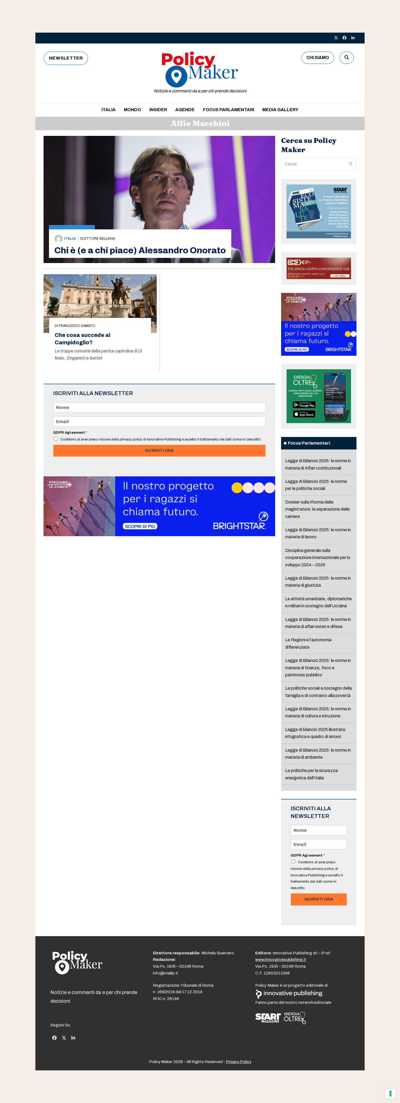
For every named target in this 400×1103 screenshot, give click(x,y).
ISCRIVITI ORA (159, 450)
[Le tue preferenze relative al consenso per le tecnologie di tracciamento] (390, 1093)
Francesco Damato (77, 326)
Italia (70, 238)
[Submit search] (351, 164)
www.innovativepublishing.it (280, 959)
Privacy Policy (238, 1062)
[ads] (159, 534)
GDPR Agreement (70, 433)
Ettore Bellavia (99, 238)
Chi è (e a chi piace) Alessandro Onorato (140, 250)
